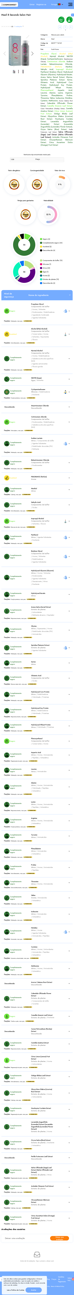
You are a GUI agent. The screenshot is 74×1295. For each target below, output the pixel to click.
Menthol (69, 66)
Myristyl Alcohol (57, 56)
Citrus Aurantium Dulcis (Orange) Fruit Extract (57, 143)
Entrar (32, 4)
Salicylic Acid (47, 69)
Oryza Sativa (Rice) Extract (54, 129)
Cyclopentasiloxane (55, 59)
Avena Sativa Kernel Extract (53, 77)
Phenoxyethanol (47, 90)
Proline (69, 95)
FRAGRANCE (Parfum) (51, 66)
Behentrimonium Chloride (60, 64)
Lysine (60, 93)
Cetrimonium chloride (56, 61)
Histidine (68, 98)
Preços (54, 1279)
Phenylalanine (56, 95)
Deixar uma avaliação (60, 1238)
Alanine (52, 93)
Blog (48, 1279)
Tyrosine (44, 95)
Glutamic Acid (47, 82)
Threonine (45, 98)
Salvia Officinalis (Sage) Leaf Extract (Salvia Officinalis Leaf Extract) (57, 135)
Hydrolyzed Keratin (64, 74)
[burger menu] (70, 4)
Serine (69, 80)
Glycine (69, 77)
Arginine (68, 93)
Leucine (44, 93)
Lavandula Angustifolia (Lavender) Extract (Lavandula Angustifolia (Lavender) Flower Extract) (57, 124)
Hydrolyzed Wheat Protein (56, 87)
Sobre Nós (70, 1279)
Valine (52, 98)
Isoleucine (60, 98)
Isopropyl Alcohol (64, 69)
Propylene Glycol (48, 53)
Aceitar (33, 1290)
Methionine (53, 100)
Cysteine (44, 100)
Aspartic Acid (65, 90)
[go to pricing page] (72, 15)
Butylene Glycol (56, 72)
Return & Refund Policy (57, 1286)
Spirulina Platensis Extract (53, 80)
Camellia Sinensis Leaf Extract (59, 106)
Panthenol (45, 72)
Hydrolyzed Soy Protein (60, 85)
